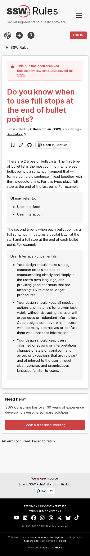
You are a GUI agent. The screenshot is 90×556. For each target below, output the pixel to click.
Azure (45, 547)
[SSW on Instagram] (42, 518)
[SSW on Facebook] (33, 518)
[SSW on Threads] (51, 518)
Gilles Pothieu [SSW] (45, 129)
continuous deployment (49, 537)
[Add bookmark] (12, 144)
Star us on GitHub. (58, 484)
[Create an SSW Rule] (19, 35)
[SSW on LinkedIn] (25, 518)
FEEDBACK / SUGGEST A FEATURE (45, 506)
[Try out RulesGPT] (7, 35)
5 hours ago (31, 540)
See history (15, 134)
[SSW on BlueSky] (68, 518)
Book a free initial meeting (45, 425)
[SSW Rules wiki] (31, 35)
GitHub (59, 547)
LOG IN (78, 35)
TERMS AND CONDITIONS (45, 511)
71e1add (61, 541)
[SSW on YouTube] (16, 518)
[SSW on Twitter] (59, 518)
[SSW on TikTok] (76, 518)
